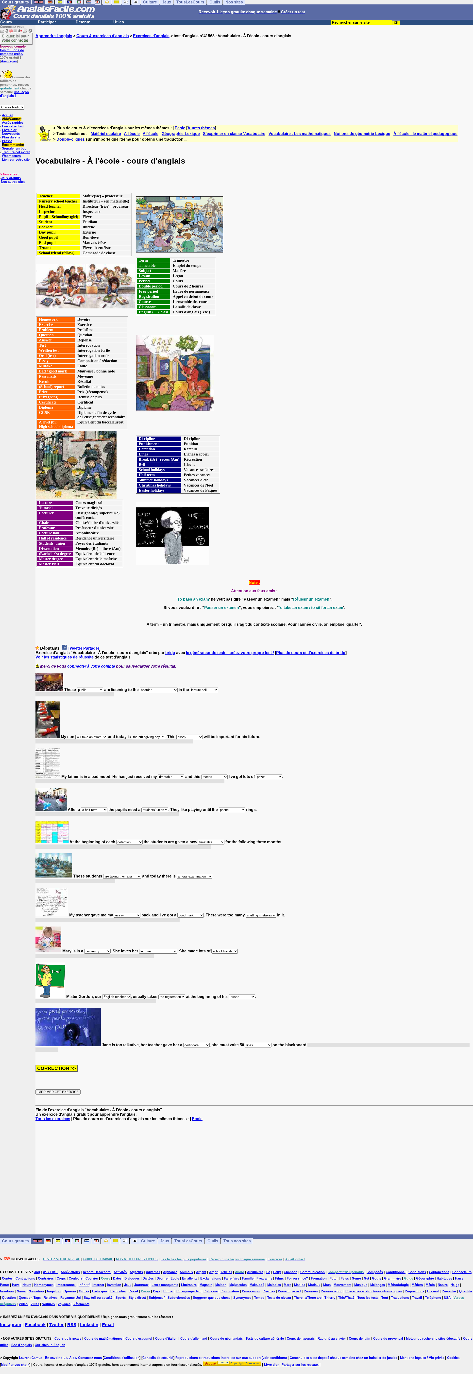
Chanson (290, 1272)
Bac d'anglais (21, 1345)
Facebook (35, 1324)
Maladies (274, 1285)
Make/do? (257, 1285)
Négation (54, 1291)
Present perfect (289, 1291)
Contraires (46, 1278)
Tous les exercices (52, 1119)
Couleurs (76, 1278)
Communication (312, 1272)
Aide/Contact (11, 119)
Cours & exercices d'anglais (102, 36)
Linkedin (89, 1324)
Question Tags (30, 1297)
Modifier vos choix (15, 1364)
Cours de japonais (301, 1338)
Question (9, 1297)
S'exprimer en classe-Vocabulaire (234, 134)
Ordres (84, 1291)
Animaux (186, 1272)
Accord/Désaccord (97, 1272)
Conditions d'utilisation (121, 1358)
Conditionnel (395, 1272)
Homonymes (43, 1285)
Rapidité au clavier (332, 1338)
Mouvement (342, 1285)
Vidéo (23, 1304)
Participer (47, 22)
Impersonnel (66, 1285)
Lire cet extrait (13, 126)
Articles (226, 1272)
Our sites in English (50, 1345)
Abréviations (70, 1272)
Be (268, 1272)
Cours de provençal (388, 1338)
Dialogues (132, 1278)
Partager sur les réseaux (300, 1364)
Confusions (417, 1272)
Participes (99, 1291)
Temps (259, 1297)
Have (15, 1285)
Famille (247, 1278)
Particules (118, 1291)
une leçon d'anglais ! (14, 94)
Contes (7, 1278)
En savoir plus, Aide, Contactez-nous (73, 1358)
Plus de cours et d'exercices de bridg (310, 653)
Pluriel (168, 1291)
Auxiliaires (255, 1272)
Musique (360, 1285)
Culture (148, 1241)
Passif (133, 1291)
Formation (319, 1278)
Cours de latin (359, 1338)
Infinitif (84, 1285)
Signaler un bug (14, 148)
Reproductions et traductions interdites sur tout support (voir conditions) (231, 1358)
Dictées (148, 1278)
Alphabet (170, 1272)
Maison (220, 1285)
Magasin (206, 1285)
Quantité (465, 1291)
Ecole (180, 128)
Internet (98, 1285)
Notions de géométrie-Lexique (362, 134)
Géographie (425, 1278)
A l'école (132, 134)
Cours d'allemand (193, 1338)
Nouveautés (11, 133)
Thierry (329, 1297)
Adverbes (153, 1272)
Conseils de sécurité (157, 1358)
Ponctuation (229, 1291)
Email (108, 1324)
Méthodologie (398, 1285)
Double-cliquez (70, 139)
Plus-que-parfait (188, 1291)
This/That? (346, 1297)
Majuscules (238, 1285)
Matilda (299, 1285)
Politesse (210, 1291)
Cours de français (67, 1338)
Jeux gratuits (11, 178)
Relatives (50, 1297)
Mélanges (377, 1285)
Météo (430, 1285)
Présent (433, 1291)
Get (366, 1278)
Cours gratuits (15, 1241)
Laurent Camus (30, 1358)
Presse (7, 141)
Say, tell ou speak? (98, 1297)
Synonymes (242, 1297)
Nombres (7, 1291)
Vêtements (81, 1304)
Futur (334, 1278)
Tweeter (75, 648)
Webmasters (11, 156)
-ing (37, 1272)
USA (447, 1297)
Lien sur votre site (16, 159)
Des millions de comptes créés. (13, 50)
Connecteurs (462, 1272)
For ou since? (297, 1278)
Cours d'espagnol (138, 1338)
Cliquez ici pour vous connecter (15, 38)
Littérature (189, 1285)
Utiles (118, 22)
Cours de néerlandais (226, 1338)
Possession (251, 1291)
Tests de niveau (279, 1297)
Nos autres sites (13, 182)
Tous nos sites (237, 1241)
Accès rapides (12, 122)
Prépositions (414, 1291)
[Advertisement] (254, 77)
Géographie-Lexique (181, 134)
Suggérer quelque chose (211, 1297)
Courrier (91, 1278)
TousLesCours (188, 1241)
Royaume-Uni (70, 1297)
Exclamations (210, 1278)
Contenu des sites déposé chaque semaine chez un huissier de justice (343, 1358)
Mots (327, 1285)
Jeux (164, 1241)
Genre (356, 1278)
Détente (83, 22)
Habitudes (444, 1278)
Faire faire (231, 1278)
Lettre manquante (165, 1285)
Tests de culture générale (265, 1338)
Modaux (314, 1285)
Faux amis (264, 1278)
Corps (61, 1278)
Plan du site (11, 137)
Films (279, 1278)
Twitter (56, 1324)
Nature (443, 1285)
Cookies (453, 1358)
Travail (417, 1297)
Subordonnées (179, 1297)
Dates (117, 1278)
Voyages (64, 1304)
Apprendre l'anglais (53, 36)
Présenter (449, 1291)
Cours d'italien (166, 1338)
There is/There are (307, 1297)
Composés (375, 1272)
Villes (35, 1304)
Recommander (13, 145)
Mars (287, 1285)
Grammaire (392, 1278)
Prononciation (331, 1291)
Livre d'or (9, 130)
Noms (21, 1291)
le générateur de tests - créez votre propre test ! (230, 653)
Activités (120, 1272)
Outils (212, 1241)
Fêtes (345, 1278)
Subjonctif (157, 1297)
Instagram (10, 1324)
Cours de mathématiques (103, 1338)
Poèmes (269, 1291)
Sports (121, 1297)
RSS (71, 1324)
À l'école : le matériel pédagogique (425, 134)
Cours (6, 22)
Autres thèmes (201, 128)
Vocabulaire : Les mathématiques (300, 134)
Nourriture (36, 1291)
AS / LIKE (50, 1272)
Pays (156, 1291)
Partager (91, 648)
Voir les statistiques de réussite (64, 657)
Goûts (376, 1278)
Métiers (417, 1285)
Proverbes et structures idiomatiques (373, 1291)
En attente (189, 1278)
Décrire (162, 1278)
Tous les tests (367, 1297)
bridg (170, 653)
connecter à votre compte (91, 666)
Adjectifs (136, 1272)
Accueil (7, 115)
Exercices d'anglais (151, 36)
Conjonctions (439, 1272)
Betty (277, 1272)
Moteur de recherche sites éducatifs (433, 1338)
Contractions (25, 1278)
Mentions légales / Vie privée (422, 1358)
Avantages (9, 61)
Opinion (70, 1291)
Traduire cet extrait (16, 152)
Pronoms (311, 1291)
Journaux (141, 1285)
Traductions (400, 1297)
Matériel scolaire (106, 134)
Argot (213, 1272)
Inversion (114, 1285)
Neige (455, 1285)
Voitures (48, 1304)
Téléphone (433, 1297)
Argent (201, 1272)
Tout (384, 1297)
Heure (26, 1285)
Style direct (137, 1297)
